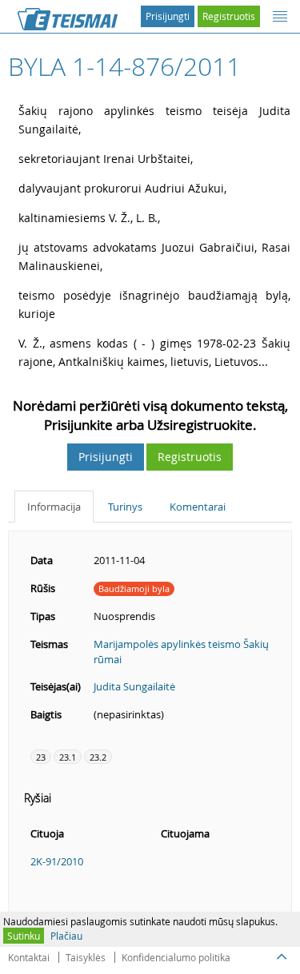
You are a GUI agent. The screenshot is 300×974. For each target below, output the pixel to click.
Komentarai (198, 506)
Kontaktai (29, 957)
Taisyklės (86, 957)
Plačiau (66, 935)
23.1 (67, 757)
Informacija (54, 506)
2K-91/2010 (56, 861)
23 (41, 757)
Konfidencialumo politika (176, 957)
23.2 (98, 757)
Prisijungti (168, 16)
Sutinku (23, 935)
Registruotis (228, 16)
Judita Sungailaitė (134, 686)
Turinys (125, 506)
